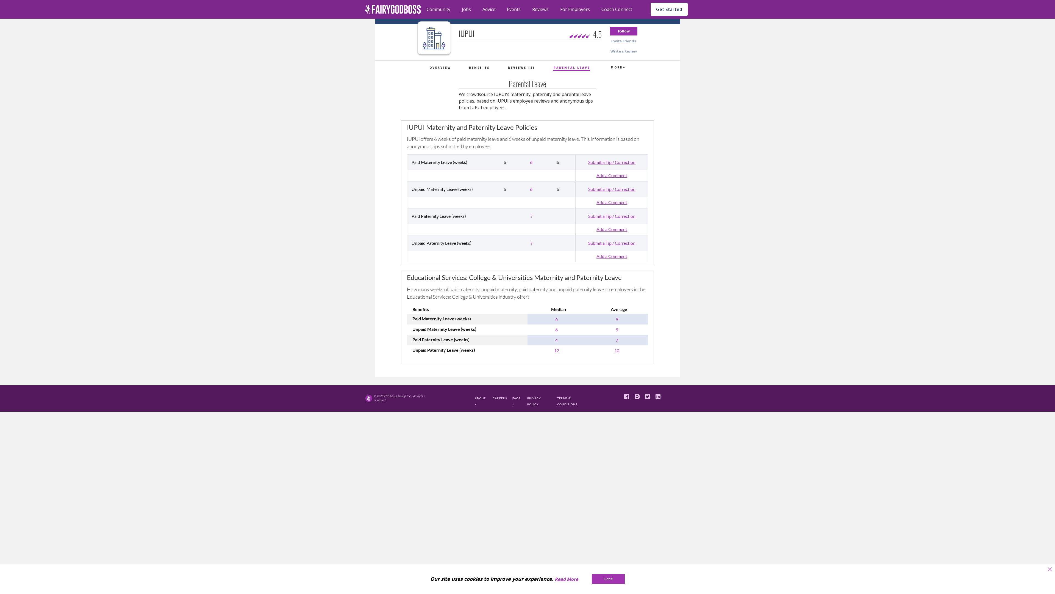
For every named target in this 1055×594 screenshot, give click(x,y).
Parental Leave (572, 68)
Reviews (540, 9)
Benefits (479, 68)
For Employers (575, 9)
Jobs (466, 9)
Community (438, 9)
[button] (623, 31)
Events (514, 9)
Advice (488, 9)
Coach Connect (616, 9)
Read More (566, 579)
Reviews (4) (521, 68)
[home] (393, 9)
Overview (440, 68)
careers (500, 398)
